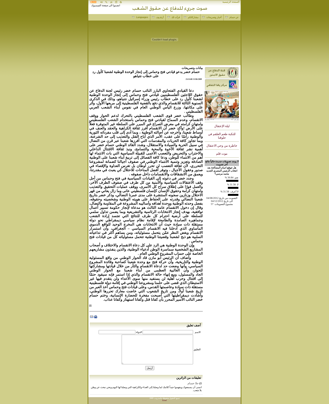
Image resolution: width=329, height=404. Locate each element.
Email (164, 400)
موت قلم (222, 153)
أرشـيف (157, 17)
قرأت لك (173, 17)
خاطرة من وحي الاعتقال (221, 145)
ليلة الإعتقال (222, 126)
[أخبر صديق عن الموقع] (111, 2)
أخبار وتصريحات (210, 17)
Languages (139, 17)
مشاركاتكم (190, 17)
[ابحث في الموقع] (106, 2)
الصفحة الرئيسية (231, 1)
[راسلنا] (101, 2)
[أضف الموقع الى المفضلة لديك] (116, 2)
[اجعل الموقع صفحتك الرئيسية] (121, 2)
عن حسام (231, 17)
